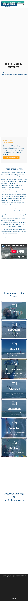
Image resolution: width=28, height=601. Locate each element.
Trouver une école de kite (11, 157)
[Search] (24, 4)
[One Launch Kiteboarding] (9, 4)
